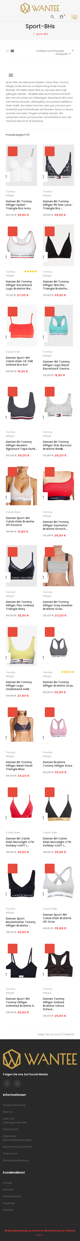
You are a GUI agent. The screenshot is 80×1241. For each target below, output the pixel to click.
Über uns (8, 1111)
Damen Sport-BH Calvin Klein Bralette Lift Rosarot (20, 521)
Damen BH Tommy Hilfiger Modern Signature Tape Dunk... (21, 445)
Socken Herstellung (14, 1105)
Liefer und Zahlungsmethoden (15, 1120)
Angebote (8, 1203)
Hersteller (8, 1210)
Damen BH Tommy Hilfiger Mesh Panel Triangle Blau (19, 765)
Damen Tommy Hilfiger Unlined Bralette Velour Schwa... (53, 1004)
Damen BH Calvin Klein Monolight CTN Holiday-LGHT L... (20, 842)
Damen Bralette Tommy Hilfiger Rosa (57, 764)
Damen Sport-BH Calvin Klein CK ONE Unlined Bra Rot (19, 361)
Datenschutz (10, 1129)
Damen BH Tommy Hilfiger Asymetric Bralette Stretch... (56, 525)
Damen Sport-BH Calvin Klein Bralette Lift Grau (57, 918)
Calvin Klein (13, 351)
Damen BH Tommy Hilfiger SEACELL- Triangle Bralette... (56, 285)
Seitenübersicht (12, 1196)
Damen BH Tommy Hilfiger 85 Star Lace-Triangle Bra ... (58, 204)
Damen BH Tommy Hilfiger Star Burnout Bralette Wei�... (57, 445)
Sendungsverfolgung (15, 1160)
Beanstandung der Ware (17, 1146)
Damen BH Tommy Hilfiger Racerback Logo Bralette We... (19, 285)
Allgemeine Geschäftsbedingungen (17, 1138)
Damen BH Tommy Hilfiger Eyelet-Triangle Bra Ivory (19, 204)
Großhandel (10, 1153)
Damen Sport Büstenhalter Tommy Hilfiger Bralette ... (21, 922)
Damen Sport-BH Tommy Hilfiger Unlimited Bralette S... (20, 1002)
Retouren (8, 1189)
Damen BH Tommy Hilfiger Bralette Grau (58, 684)
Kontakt (7, 1182)
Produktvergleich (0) (18, 134)
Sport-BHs (42, 34)
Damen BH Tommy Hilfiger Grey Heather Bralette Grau (58, 605)
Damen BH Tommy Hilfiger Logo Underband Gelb (19, 685)
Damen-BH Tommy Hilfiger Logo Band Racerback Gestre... (57, 365)
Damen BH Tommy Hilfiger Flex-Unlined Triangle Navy (20, 605)
